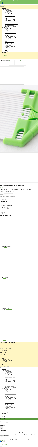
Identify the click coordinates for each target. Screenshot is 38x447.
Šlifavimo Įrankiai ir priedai (10, 16)
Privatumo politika (5, 359)
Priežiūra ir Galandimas (9, 21)
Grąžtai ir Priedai (8, 14)
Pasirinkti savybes (9, 309)
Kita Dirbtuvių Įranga (9, 17)
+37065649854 (5, 55)
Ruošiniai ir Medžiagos (9, 47)
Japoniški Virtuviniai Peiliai (10, 19)
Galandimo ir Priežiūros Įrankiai (11, 22)
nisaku (34, 195)
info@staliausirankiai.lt (8, 350)
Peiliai (6, 18)
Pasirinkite (1, 193)
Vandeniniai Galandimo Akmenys (11, 24)
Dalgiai (6, 40)
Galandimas (4, 52)
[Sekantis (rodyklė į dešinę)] (1, 446)
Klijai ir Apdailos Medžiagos (10, 48)
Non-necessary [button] (2, 440)
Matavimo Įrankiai (8, 11)
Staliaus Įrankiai (6, 9)
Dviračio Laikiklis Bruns (5, 277)
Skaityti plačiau (2, 423)
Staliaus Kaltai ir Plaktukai (10, 13)
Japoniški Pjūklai (8, 10)
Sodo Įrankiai (5, 35)
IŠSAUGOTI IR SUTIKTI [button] (3, 444)
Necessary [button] (1, 436)
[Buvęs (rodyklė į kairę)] (0, 446)
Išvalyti (13, 193)
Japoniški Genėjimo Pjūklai (10, 36)
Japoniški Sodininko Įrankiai (29, 195)
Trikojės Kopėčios (8, 38)
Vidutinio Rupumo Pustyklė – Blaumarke (7, 339)
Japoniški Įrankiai (23, 195)
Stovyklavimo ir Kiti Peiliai (10, 20)
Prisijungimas (4, 361)
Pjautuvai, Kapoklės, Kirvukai (10, 37)
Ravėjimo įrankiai (4, 196)
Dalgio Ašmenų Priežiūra (9, 25)
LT (2, 416)
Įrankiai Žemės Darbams (9, 42)
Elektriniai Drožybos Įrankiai (10, 29)
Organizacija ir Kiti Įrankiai (10, 46)
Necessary (2, 437)
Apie (2, 53)
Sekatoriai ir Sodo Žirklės (9, 39)
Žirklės (6, 50)
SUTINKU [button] (1, 424)
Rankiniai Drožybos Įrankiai (10, 30)
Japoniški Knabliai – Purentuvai (5, 308)
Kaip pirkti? (4, 357)
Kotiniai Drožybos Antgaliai (10, 31)
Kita (5, 44)
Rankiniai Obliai (8, 12)
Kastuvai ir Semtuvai (9, 43)
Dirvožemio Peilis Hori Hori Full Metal (6, 246)
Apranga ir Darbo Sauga (9, 45)
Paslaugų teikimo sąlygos (7, 360)
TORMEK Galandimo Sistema (10, 26)
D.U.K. (3, 358)
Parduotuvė (4, 8)
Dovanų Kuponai (8, 51)
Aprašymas (4, 199)
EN (4, 416)
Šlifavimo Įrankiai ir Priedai (10, 34)
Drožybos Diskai (8, 28)
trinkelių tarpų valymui (12, 196)
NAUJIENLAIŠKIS (3, 352)
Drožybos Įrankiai (6, 27)
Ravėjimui (8, 196)
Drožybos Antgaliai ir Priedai (10, 33)
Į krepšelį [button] (5, 247)
